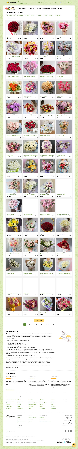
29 (53, 324)
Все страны (64, 401)
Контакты (19, 419)
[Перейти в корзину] (69, 3)
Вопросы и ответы (32, 417)
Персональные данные (11, 436)
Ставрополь (42, 408)
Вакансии (42, 417)
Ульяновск (53, 402)
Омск (29, 408)
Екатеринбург (20, 401)
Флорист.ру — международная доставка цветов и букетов (24, 442)
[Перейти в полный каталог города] (11, 2)
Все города (64, 399)
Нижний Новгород (32, 404)
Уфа (52, 404)
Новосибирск (31, 406)
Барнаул (8, 404)
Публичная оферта (21, 436)
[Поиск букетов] (64, 3)
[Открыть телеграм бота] (68, 431)
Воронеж (19, 399)
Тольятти (53, 399)
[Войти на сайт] (71, 3)
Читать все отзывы (10, 389)
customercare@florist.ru (67, 425)
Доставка (30, 419)
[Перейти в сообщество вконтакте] (65, 431)
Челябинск (53, 406)
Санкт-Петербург (9, 401)
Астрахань (8, 402)
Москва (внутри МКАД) (11, 399)
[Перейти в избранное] (66, 3)
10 (46, 324)
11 (48, 324)
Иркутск (19, 404)
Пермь (41, 401)
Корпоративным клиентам (45, 421)
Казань (18, 406)
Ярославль (53, 408)
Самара (41, 404)
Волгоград (8, 408)
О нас (18, 417)
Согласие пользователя (31, 436)
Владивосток (9, 406)
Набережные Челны (32, 402)
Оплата (30, 421)
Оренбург (42, 399)
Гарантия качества (21, 421)
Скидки (30, 422)
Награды (19, 422)
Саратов (41, 406)
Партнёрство (42, 419)
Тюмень (52, 401)
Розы (18, 427)
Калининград (20, 408)
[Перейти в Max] (71, 431)
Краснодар (30, 399)
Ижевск (18, 402)
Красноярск (30, 401)
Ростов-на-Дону (43, 402)
